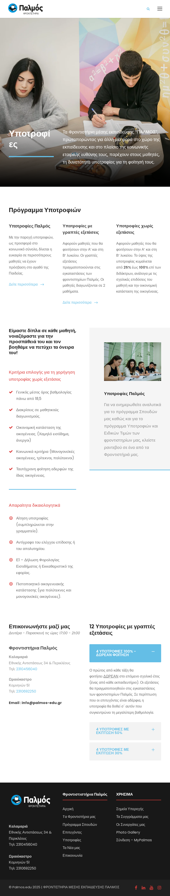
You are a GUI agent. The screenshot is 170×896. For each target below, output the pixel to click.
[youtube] (151, 887)
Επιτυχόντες (72, 832)
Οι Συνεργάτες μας (130, 824)
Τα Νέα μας (71, 847)
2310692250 (26, 691)
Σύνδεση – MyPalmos (134, 840)
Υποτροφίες (72, 840)
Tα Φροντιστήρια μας (79, 816)
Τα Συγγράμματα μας (132, 816)
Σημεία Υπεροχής (130, 808)
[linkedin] (143, 887)
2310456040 (26, 669)
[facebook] (136, 887)
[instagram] (159, 887)
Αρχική (68, 808)
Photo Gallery (128, 832)
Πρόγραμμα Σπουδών (80, 824)
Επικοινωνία (72, 855)
